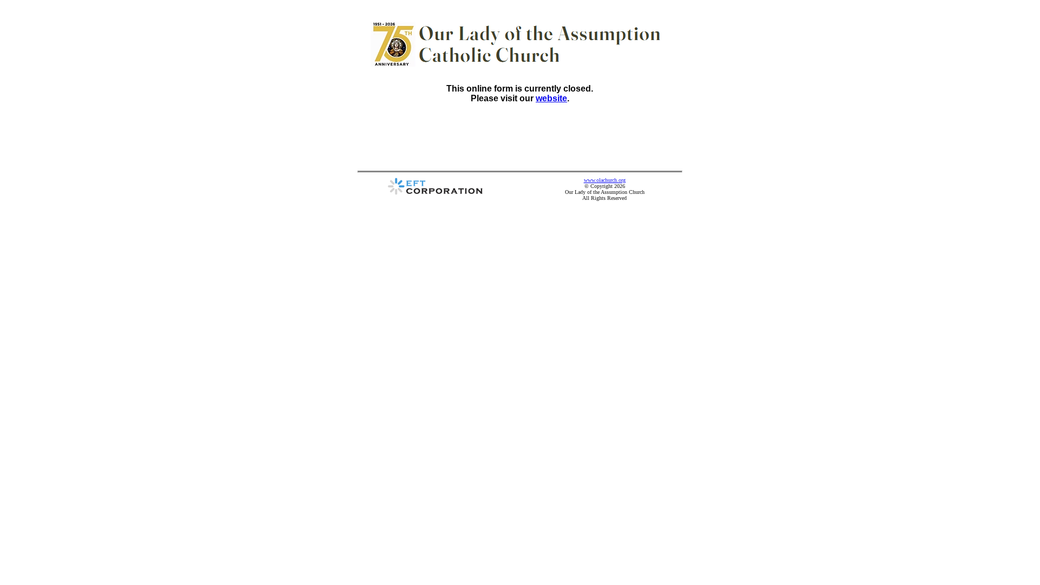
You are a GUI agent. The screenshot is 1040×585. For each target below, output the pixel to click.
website (551, 98)
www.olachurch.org (605, 180)
